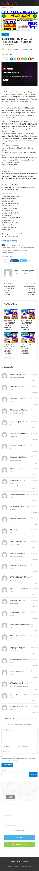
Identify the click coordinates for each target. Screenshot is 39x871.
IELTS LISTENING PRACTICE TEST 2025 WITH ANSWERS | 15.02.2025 (18, 247)
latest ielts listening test (8, 252)
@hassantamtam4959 (17, 695)
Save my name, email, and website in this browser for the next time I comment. (18, 760)
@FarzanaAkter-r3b (17, 410)
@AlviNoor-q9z (15, 469)
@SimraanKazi (15, 671)
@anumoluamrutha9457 (18, 589)
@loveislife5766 (15, 612)
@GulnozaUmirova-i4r (17, 506)
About (19, 861)
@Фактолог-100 (15, 375)
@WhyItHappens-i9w (17, 683)
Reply (36, 380)
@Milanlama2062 (16, 518)
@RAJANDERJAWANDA (18, 577)
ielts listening (21, 245)
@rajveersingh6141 (17, 457)
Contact (25, 861)
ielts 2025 (13, 245)
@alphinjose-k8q (16, 648)
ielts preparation (17, 250)
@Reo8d (13, 530)
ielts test (25, 250)
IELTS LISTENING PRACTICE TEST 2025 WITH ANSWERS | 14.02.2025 (9, 290)
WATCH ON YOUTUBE (9, 241)
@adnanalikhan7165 (17, 636)
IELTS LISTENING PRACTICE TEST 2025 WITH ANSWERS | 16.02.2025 (30, 290)
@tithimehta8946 (16, 398)
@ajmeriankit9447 (16, 542)
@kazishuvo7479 (16, 553)
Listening (5, 34)
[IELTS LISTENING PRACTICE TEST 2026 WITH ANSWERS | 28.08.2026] (11, 337)
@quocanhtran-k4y (16, 707)
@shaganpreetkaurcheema (19, 624)
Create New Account (19, 844)
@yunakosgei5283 (16, 565)
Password (7, 815)
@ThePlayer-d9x (15, 601)
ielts (7, 245)
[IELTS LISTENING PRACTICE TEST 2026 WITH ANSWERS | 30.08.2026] (11, 314)
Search (4, 770)
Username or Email (10, 805)
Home (13, 861)
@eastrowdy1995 (16, 445)
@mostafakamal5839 (17, 433)
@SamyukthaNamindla (18, 495)
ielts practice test (6, 250)
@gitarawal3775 (15, 481)
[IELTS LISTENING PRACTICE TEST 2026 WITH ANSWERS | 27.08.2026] (28, 337)
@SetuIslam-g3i (15, 386)
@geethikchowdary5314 (18, 659)
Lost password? (19, 831)
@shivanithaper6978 (17, 422)
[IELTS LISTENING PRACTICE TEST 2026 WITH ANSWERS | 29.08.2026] (28, 314)
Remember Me (11, 825)
